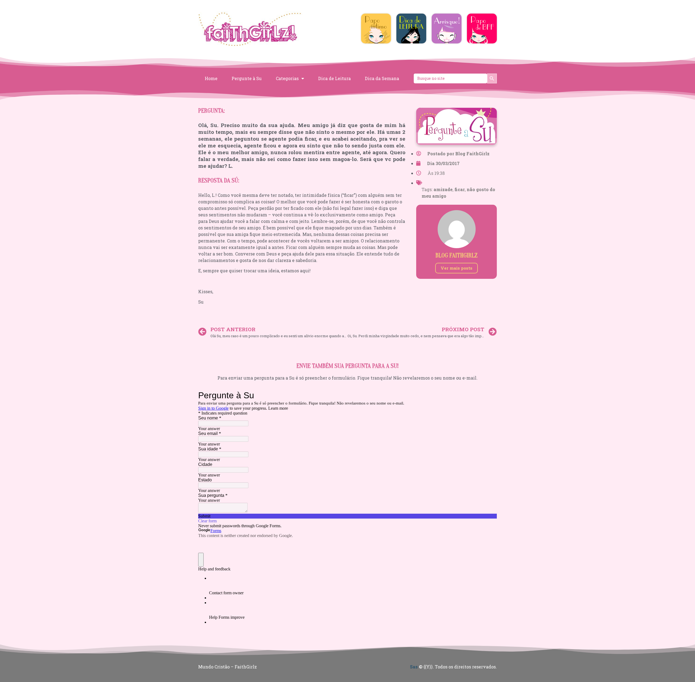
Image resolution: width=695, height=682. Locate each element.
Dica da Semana (382, 78)
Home (211, 78)
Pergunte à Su (247, 78)
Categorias (287, 78)
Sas (414, 667)
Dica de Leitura (334, 78)
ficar (459, 189)
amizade (443, 189)
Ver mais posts (456, 268)
